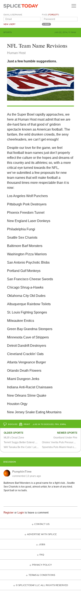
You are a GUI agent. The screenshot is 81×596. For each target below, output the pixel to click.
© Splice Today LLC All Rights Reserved (42, 585)
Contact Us (41, 524)
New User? (9, 24)
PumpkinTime (22, 471)
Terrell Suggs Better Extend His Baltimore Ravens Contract (37, 442)
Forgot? (53, 15)
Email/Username (13, 15)
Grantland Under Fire (65, 437)
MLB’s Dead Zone (14, 437)
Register (9, 512)
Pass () (50, 15)
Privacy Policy (42, 564)
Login (20, 512)
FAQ (41, 554)
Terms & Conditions (41, 575)
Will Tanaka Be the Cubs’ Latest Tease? (26, 447)
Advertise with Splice (42, 534)
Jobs (42, 544)
